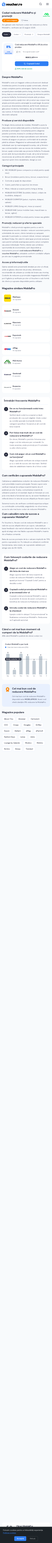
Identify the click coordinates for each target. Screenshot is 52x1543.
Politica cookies (9, 1533)
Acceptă (20, 1539)
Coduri (17, 34)
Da (19, 52)
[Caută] (40, 4)
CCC (6, 725)
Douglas (27, 725)
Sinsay (17, 749)
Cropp (16, 725)
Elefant (18, 731)
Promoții (29, 34)
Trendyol (29, 749)
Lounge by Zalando (12, 743)
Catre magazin (11, 20)
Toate (6, 34)
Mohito (40, 743)
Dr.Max (38, 725)
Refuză (32, 1539)
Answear (21, 719)
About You (8, 719)
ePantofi (39, 731)
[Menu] (47, 4)
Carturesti (35, 719)
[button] (31, 57)
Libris (32, 737)
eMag (28, 731)
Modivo (28, 743)
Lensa (22, 737)
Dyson (6, 731)
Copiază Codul (33, 63)
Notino (7, 749)
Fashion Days (9, 737)
